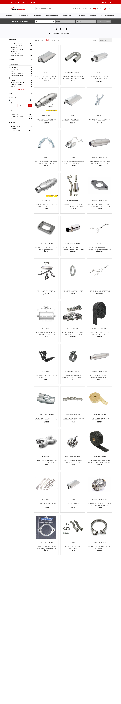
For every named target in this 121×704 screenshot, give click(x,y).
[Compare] (55, 56)
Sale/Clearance (107, 16)
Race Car (37, 16)
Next (58, 40)
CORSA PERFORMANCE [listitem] (17, 82)
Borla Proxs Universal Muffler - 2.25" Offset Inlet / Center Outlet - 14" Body (72, 121)
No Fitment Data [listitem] (15, 131)
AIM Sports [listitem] (14, 71)
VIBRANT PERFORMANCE (72, 72)
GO (30, 106)
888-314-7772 (106, 2)
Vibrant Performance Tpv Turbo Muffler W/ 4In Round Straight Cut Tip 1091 (72, 249)
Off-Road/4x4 (23, 16)
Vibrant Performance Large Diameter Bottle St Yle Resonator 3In (99, 163)
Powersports (52, 16)
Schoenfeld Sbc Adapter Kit (46, 503)
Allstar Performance (99, 328)
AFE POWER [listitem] (14, 69)
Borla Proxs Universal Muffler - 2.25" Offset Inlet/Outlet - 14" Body (72, 505)
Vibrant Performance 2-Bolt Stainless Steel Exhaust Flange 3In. (46, 548)
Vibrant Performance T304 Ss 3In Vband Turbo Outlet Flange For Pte (73, 291)
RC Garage (80, 16)
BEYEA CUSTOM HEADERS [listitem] (18, 78)
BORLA (46, 72)
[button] (97, 8)
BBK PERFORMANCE (73, 328)
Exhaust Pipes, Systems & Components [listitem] (18, 46)
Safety (9, 16)
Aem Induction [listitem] (15, 67)
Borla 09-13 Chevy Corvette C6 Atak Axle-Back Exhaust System (73, 163)
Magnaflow (46, 115)
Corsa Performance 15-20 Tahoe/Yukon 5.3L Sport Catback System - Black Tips (46, 291)
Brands (93, 16)
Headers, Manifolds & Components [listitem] (17, 50)
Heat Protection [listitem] (15, 53)
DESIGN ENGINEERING (99, 414)
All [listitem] (11, 118)
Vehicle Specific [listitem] (15, 126)
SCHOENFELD (46, 371)
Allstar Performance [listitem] (17, 73)
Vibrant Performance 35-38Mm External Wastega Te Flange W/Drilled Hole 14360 (99, 206)
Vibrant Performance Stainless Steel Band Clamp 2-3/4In (73, 377)
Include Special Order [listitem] (17, 116)
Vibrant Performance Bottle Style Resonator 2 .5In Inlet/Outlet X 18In (99, 377)
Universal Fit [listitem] (15, 128)
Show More (20, 89)
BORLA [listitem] (13, 80)
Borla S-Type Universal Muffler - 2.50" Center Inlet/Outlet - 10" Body (99, 78)
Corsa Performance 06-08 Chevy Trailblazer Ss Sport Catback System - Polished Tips (72, 206)
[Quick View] (55, 48)
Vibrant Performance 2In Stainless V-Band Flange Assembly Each (73, 462)
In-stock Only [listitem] (15, 114)
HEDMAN (73, 542)
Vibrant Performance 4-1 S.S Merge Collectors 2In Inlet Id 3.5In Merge (46, 420)
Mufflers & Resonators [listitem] (17, 55)
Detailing (67, 16)
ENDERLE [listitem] (13, 86)
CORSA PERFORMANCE (73, 200)
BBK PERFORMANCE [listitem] (17, 76)
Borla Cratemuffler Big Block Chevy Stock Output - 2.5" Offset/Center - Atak (46, 78)
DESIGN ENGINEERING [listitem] (17, 84)
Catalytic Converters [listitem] (16, 44)
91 (54, 40)
